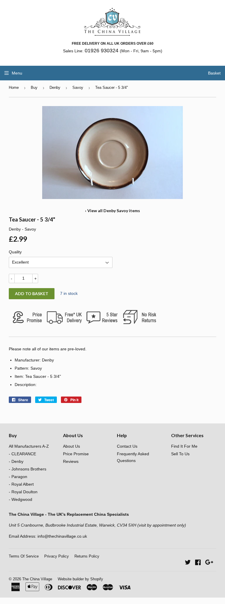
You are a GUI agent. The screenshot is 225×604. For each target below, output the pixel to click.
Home (14, 87)
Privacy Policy (56, 556)
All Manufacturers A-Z (29, 446)
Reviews (71, 461)
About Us (71, 446)
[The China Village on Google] (209, 563)
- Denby (16, 461)
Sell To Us (180, 453)
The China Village (37, 579)
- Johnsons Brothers (27, 469)
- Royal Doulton (23, 491)
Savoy (77, 87)
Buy (34, 87)
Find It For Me (184, 446)
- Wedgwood (20, 499)
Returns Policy (86, 556)
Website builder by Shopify (80, 579)
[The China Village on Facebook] (198, 563)
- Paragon (18, 476)
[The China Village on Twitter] (188, 563)
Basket (214, 73)
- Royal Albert (21, 484)
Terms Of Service (24, 556)
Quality (15, 252)
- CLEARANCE (22, 453)
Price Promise (76, 453)
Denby (55, 87)
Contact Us (127, 446)
